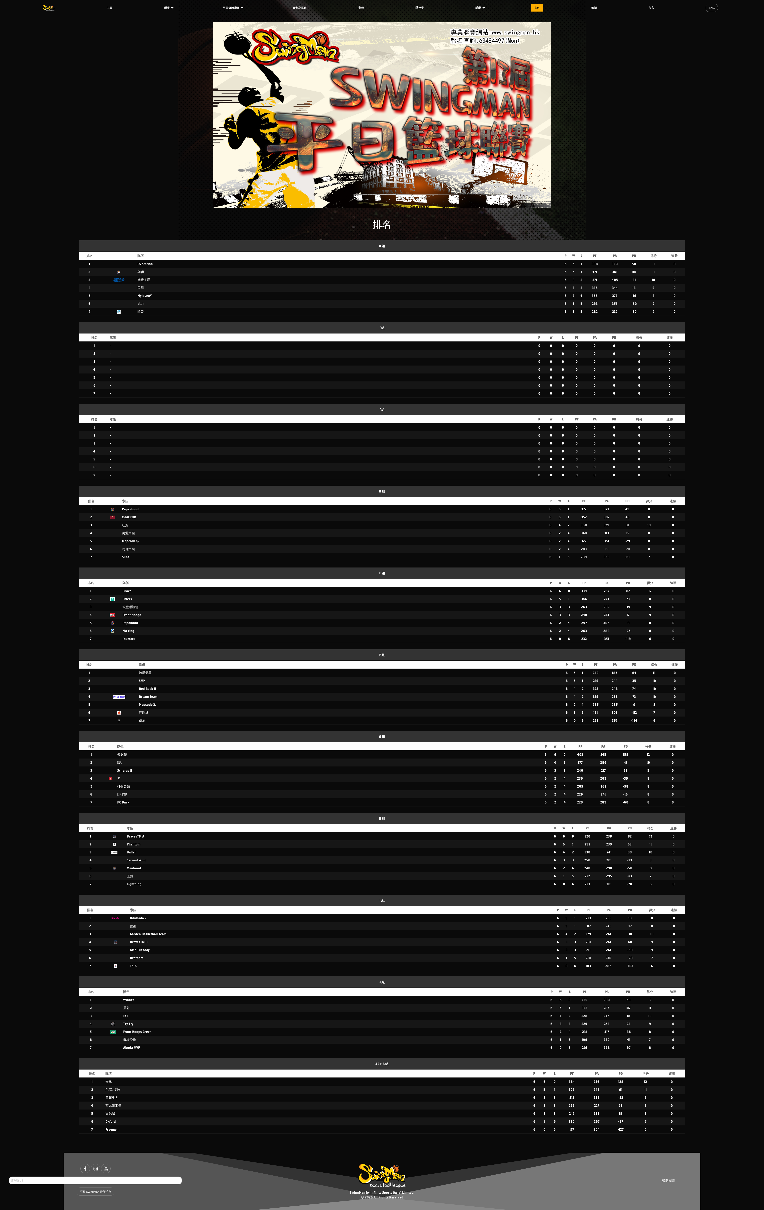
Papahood (130, 623)
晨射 (126, 1008)
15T (125, 1016)
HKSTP (122, 794)
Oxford (110, 1121)
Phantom (133, 844)
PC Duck (123, 802)
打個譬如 (123, 786)
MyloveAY (144, 295)
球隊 (478, 7)
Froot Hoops (132, 615)
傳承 (142, 720)
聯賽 (167, 7)
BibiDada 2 (138, 918)
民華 (140, 288)
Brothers (136, 958)
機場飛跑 (129, 1039)
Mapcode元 (147, 704)
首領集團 (111, 1097)
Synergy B (124, 770)
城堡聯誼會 (130, 607)
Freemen (112, 1129)
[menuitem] (49, 8)
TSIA (133, 966)
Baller (131, 852)
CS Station (145, 264)
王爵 (130, 876)
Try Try (128, 1024)
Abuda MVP (131, 1047)
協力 (140, 303)
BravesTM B (139, 942)
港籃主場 (143, 280)
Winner (128, 1000)
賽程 (361, 7)
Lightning (134, 884)
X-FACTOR (129, 517)
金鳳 (108, 1081)
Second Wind (136, 860)
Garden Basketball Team (148, 934)
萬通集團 (128, 533)
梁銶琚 (110, 1113)
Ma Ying (128, 631)
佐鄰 (133, 926)
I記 (119, 762)
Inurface (129, 639)
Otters (127, 599)
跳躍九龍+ (112, 1089)
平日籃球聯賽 (231, 7)
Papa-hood (130, 509)
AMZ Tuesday (140, 950)
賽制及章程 (300, 7)
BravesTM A (135, 836)
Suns (125, 557)
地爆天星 (145, 673)
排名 (537, 7)
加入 (651, 7)
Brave (127, 591)
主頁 (109, 7)
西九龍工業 (113, 1105)
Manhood (134, 868)
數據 (594, 7)
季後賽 (419, 7)
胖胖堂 (143, 712)
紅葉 (125, 525)
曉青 (140, 311)
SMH (142, 681)
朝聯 (140, 272)
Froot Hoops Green (137, 1032)
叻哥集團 (128, 549)
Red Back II (147, 688)
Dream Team (148, 696)
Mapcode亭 (130, 541)
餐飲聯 (122, 754)
